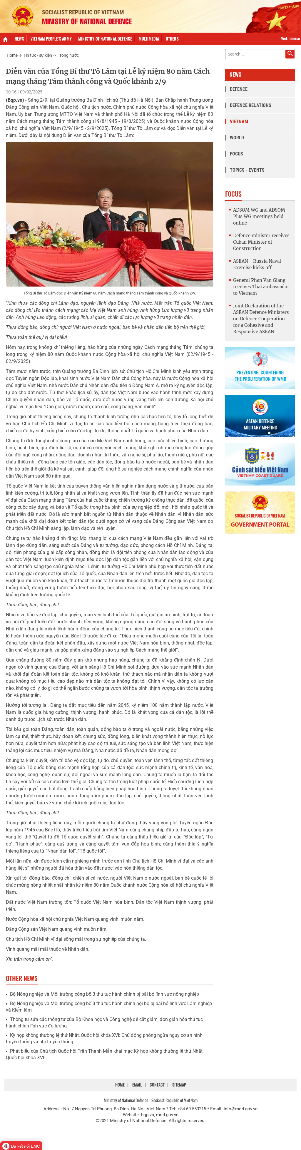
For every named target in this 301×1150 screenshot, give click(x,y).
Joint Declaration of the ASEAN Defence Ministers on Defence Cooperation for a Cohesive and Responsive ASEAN (261, 318)
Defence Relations (251, 105)
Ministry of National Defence (105, 39)
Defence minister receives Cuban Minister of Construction (261, 242)
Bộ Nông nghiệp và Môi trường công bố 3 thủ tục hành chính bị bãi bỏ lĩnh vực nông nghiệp (104, 994)
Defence (239, 89)
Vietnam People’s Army (51, 39)
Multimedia (149, 39)
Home (12, 55)
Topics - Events (247, 170)
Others (172, 39)
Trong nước (68, 55)
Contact (157, 1085)
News (19, 39)
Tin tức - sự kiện (38, 55)
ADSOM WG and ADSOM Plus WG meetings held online (259, 216)
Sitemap (179, 1085)
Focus (236, 154)
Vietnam (239, 121)
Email (137, 1085)
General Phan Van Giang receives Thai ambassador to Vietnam (261, 286)
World (237, 137)
